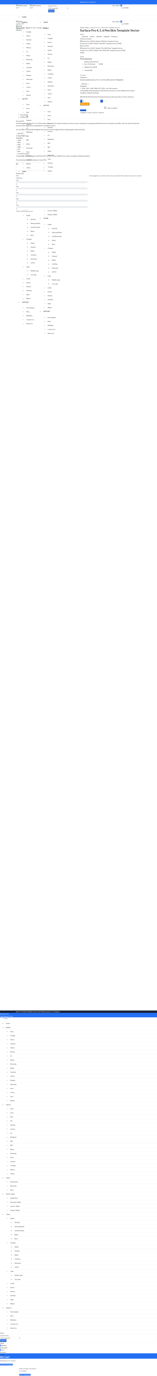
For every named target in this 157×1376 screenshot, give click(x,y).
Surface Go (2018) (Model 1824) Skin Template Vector (45, 888)
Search (51, 11)
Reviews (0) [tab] (24, 117)
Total (86, 70)
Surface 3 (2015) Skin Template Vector (36, 448)
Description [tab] (24, 115)
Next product (84, 46)
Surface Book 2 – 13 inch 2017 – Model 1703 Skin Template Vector (53, 932)
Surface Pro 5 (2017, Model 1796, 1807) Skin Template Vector (100, 50)
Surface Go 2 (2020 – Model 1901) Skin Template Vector (47, 668)
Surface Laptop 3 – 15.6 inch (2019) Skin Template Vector (47, 272)
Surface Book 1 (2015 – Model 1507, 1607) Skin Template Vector (52, 624)
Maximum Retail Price (91, 63)
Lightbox (19, 30)
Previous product (86, 39)
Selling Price (88, 67)
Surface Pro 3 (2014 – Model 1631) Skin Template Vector (47, 492)
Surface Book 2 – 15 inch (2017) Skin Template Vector (45, 404)
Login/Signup (4, 1016)
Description (20, 121)
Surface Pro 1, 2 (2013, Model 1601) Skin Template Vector (47, 228)
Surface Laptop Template (95, 112)
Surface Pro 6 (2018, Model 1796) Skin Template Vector (46, 536)
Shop (87, 27)
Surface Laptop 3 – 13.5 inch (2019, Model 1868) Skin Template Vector (55, 800)
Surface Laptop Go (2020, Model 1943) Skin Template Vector (49, 580)
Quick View (18, 261)
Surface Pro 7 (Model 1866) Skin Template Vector (43, 316)
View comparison (25, 1375)
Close (11, 1016)
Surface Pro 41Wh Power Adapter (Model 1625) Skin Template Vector (55, 756)
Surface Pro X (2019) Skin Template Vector (39, 712)
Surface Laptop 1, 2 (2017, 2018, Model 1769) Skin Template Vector (53, 976)
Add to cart (85, 104)
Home (82, 27)
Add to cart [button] (18, 255)
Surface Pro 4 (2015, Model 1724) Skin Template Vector (98, 43)
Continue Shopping (6, 1365)
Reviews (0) (20, 173)
